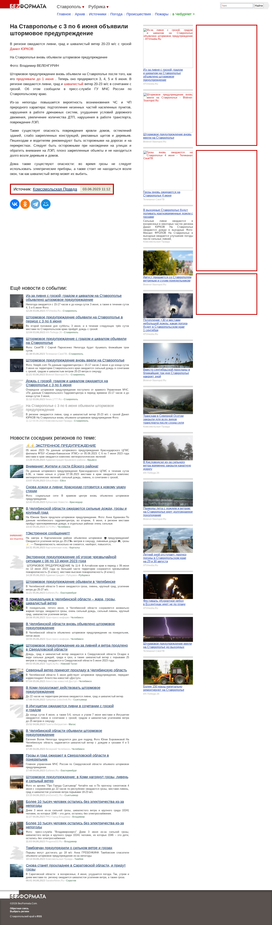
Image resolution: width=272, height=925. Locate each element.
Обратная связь (19, 908)
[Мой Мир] (46, 204)
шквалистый (73, 84)
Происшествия (138, 14)
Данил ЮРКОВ (21, 49)
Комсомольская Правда (55, 189)
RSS (39, 916)
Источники (97, 14)
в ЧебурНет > (183, 14)
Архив (80, 14)
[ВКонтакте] (15, 204)
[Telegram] (35, 204)
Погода (116, 14)
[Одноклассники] (25, 204)
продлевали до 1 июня (35, 79)
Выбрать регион (19, 911)
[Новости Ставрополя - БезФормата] (24, 5)
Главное (64, 14)
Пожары (161, 14)
